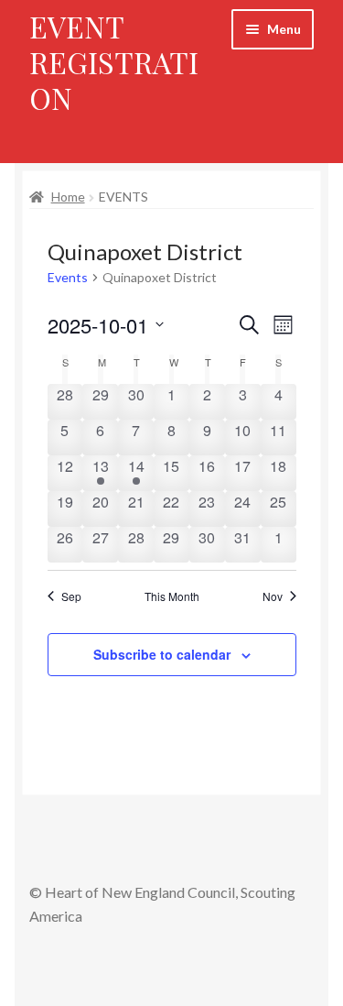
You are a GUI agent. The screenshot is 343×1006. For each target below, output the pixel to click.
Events (68, 277)
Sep (71, 596)
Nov (273, 596)
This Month (172, 596)
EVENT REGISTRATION (113, 61)
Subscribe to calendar (161, 654)
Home (68, 196)
